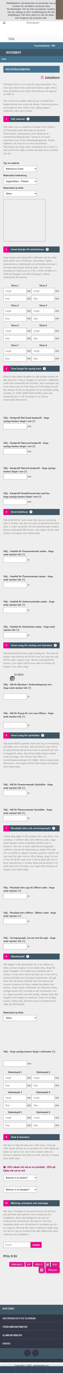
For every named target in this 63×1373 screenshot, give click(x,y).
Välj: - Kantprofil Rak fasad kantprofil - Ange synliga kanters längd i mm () (26, 419)
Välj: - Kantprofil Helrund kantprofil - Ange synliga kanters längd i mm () (29, 469)
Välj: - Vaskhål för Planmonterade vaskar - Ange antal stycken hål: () (28, 578)
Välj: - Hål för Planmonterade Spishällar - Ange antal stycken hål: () (27, 811)
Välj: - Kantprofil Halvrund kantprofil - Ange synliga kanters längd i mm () (25, 444)
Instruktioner (52, 77)
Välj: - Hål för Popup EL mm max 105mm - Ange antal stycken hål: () (28, 715)
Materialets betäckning (15, 175)
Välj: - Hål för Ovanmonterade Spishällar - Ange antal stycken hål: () (28, 786)
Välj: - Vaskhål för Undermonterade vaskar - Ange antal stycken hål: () (28, 603)
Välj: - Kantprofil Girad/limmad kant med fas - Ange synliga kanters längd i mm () (27, 495)
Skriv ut (39, 1264)
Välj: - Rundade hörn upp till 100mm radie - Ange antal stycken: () (28, 889)
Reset (55, 1264)
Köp (29, 1264)
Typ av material (11, 163)
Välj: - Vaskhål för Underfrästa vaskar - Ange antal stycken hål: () (29, 628)
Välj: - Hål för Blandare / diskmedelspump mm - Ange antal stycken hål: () (28, 686)
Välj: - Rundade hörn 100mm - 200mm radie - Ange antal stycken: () (29, 914)
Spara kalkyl (17, 1264)
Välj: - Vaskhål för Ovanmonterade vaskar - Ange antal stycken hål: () (28, 553)
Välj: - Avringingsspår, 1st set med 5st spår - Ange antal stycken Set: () (29, 939)
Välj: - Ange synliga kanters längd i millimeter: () (29, 1051)
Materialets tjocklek (13, 188)
